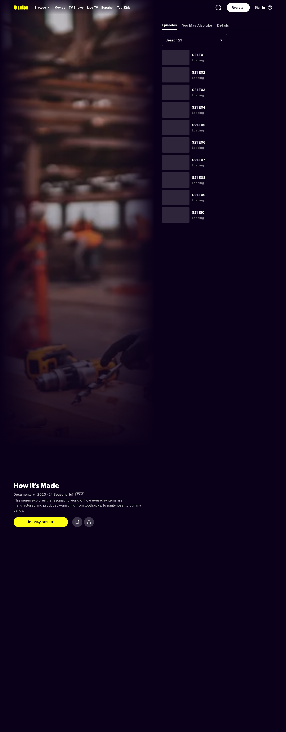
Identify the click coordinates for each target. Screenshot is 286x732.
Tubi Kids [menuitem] (124, 7)
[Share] (89, 522)
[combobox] (194, 40)
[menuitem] (43, 7)
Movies (59, 7)
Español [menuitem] (107, 7)
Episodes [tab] (169, 25)
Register (238, 7)
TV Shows (76, 7)
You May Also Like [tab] (197, 25)
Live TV (92, 7)
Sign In (260, 7)
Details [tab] (223, 25)
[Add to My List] (77, 522)
